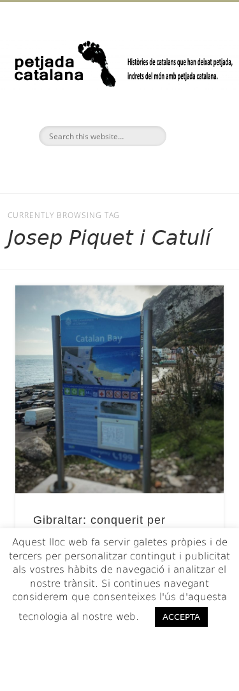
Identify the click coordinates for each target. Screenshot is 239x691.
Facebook (91, 168)
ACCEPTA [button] (181, 617)
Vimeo (144, 168)
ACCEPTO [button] (119, 643)
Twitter (118, 168)
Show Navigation (193, 114)
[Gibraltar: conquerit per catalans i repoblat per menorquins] (119, 389)
